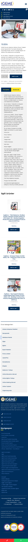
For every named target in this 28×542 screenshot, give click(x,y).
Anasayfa (3, 477)
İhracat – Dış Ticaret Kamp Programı (9, 445)
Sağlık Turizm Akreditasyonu (7, 471)
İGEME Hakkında (5, 479)
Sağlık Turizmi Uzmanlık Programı (8, 460)
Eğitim (4, 345)
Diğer (3, 341)
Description (6, 89)
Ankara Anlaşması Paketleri (9, 329)
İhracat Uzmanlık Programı (7, 443)
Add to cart (15, 76)
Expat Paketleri (6, 349)
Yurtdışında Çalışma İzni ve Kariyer (9, 480)
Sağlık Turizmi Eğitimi (5, 452)
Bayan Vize (4, 490)
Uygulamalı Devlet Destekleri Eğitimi (9, 465)
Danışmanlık (5, 333)
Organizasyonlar (7, 390)
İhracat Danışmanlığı (5, 433)
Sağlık (2, 454)
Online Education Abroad (9, 374)
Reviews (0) (16, 89)
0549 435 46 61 (6, 14)
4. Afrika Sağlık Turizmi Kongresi (9, 484)
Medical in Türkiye (7, 370)
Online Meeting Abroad (8, 382)
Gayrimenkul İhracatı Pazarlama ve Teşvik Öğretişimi (12, 447)
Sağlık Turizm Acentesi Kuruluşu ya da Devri (10, 469)
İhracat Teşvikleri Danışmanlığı (7, 435)
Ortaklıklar (8, 504)
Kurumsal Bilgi (6, 498)
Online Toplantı (6, 386)
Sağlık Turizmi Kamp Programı (7, 462)
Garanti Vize (4, 437)
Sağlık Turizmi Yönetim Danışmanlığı (9, 458)
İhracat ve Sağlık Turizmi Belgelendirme (9, 467)
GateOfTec (5, 358)
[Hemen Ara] (7, 540)
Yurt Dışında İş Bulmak (6, 486)
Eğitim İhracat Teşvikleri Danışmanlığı (9, 439)
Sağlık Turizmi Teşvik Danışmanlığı (8, 456)
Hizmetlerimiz (6, 362)
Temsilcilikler (18, 504)
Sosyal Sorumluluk (20, 498)
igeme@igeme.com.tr (8, 16)
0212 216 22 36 (6, 18)
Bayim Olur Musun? (14, 500)
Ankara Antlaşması (5, 473)
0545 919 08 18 (6, 12)
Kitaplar (4, 366)
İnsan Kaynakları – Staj (13, 502)
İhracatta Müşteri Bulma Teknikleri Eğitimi (10, 441)
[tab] (6, 90)
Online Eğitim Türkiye (8, 378)
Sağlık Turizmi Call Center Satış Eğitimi (9, 463)
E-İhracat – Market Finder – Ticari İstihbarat (10, 448)
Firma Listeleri (18, 83)
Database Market (10, 83)
